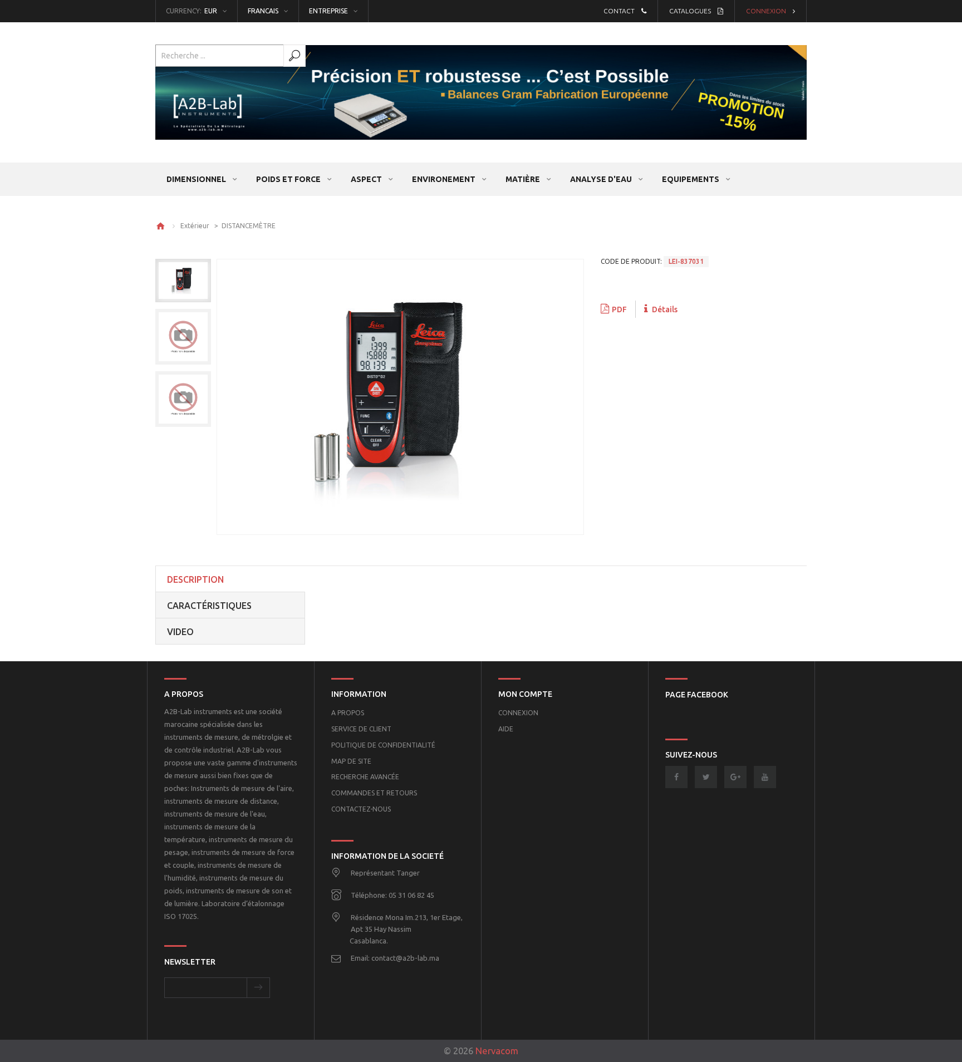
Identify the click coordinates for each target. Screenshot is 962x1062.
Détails (664, 309)
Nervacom (496, 1050)
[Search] (294, 56)
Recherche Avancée (365, 776)
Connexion (766, 10)
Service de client (361, 728)
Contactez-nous (361, 809)
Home (160, 226)
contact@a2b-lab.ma (405, 958)
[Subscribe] (258, 987)
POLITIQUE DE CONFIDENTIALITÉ (383, 745)
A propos (347, 712)
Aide (505, 728)
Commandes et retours (374, 792)
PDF (619, 309)
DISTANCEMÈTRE (249, 225)
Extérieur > (201, 225)
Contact (619, 10)
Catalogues (690, 10)
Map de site (351, 761)
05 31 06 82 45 (411, 895)
